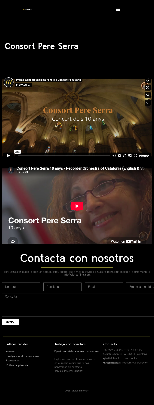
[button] (118, 9)
